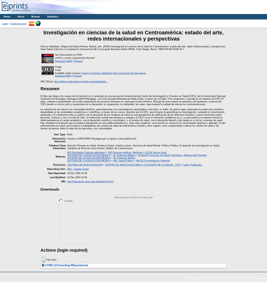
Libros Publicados (192, 164)
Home (7, 16)
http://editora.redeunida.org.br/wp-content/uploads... (81, 81)
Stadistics (52, 16)
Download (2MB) (63, 61)
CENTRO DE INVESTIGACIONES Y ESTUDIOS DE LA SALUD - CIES (143, 164)
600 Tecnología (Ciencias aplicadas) (86, 152)
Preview (78, 61)
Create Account (18, 23)
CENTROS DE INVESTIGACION (84, 164)
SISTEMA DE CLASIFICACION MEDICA (88, 155)
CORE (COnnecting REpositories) (66, 265)
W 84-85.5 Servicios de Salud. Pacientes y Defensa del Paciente (172, 155)
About (20, 16)
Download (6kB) (63, 76)
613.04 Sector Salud (156, 152)
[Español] (32, 22)
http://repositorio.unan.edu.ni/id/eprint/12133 (90, 181)
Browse (35, 16)
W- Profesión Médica (124, 155)
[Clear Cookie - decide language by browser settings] (38, 22)
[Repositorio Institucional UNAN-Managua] (16, 12)
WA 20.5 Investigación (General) (153, 160)
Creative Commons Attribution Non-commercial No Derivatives (113, 73)
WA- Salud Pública (123, 160)
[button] (43, 259)
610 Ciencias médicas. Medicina (125, 152)
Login (5, 23)
